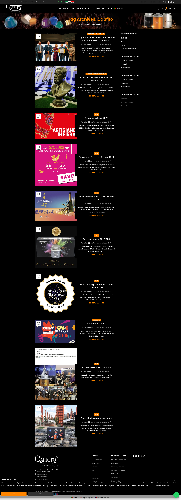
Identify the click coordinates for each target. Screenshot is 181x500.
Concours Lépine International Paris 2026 (96, 79)
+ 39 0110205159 (42, 474)
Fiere (88, 74)
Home (81, 24)
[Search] (174, 8)
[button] (176, 495)
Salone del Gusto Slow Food (96, 367)
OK (14, 494)
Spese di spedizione (117, 467)
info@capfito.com (42, 476)
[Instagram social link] (165, 2)
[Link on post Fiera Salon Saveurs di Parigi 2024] (56, 165)
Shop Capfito (96, 463)
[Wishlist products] (162, 8)
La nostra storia (97, 460)
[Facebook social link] (163, 2)
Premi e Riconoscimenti (96, 34)
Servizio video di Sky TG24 (96, 239)
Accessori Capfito (127, 60)
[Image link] (47, 461)
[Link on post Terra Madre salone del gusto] (56, 426)
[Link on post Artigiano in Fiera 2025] (56, 126)
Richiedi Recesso (116, 474)
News (96, 235)
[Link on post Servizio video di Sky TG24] (56, 247)
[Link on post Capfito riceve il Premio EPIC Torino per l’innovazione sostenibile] (56, 47)
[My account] (158, 8)
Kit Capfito (124, 64)
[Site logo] (14, 8)
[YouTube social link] (168, 2)
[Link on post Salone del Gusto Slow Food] (56, 374)
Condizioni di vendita (118, 470)
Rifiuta (41, 494)
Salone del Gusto (96, 323)
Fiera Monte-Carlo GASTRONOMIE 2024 (96, 198)
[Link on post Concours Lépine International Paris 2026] (56, 87)
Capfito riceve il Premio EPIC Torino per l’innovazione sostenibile (96, 39)
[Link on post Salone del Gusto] (56, 331)
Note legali (114, 463)
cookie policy (130, 485)
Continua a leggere (96, 56)
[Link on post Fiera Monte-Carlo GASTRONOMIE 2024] (56, 206)
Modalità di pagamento (119, 460)
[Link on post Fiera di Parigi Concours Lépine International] (56, 294)
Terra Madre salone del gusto (96, 418)
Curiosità (124, 38)
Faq (93, 470)
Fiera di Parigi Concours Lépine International (96, 286)
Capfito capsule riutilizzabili (99, 44)
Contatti (94, 467)
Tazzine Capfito (126, 68)
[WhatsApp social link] (171, 2)
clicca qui (151, 486)
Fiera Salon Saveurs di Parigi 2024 (96, 157)
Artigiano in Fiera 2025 (96, 118)
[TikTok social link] (173, 2)
